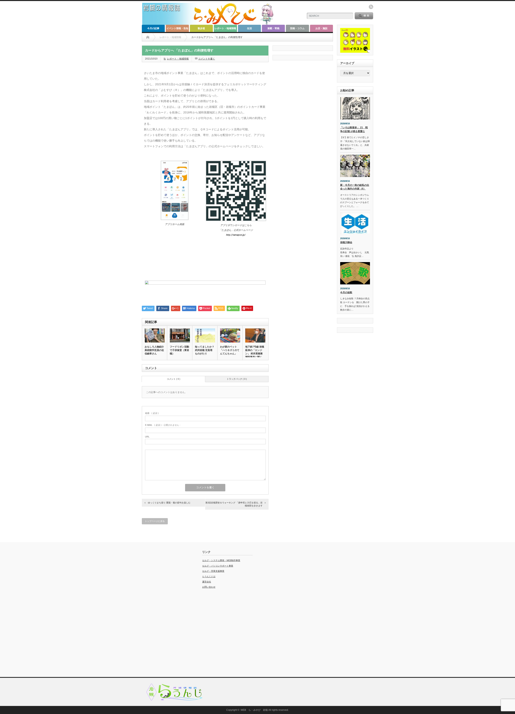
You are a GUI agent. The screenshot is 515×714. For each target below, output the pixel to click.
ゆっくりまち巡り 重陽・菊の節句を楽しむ (169, 502)
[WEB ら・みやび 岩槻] (210, 23)
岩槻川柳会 (346, 242)
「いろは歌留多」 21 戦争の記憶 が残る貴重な (354, 129)
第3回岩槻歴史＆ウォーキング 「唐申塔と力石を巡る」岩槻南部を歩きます (234, 504)
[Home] (147, 37)
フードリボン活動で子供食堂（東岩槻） (179, 350)
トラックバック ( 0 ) (237, 379)
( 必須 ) (152, 413)
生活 (249, 28)
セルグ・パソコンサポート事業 (217, 566)
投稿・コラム (297, 28)
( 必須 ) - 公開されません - (162, 425)
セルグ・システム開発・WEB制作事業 (221, 560)
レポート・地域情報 (225, 28)
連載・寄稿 (273, 28)
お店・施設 (321, 28)
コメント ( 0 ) (173, 379)
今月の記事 (153, 28)
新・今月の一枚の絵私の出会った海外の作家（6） (354, 187)
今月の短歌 (346, 292)
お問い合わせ (208, 587)
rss (371, 7)
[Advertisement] (167, 610)
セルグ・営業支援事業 (213, 571)
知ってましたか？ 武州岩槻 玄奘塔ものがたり (205, 350)
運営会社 (206, 581)
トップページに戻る (155, 521)
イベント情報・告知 (177, 28)
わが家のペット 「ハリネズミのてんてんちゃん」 (229, 350)
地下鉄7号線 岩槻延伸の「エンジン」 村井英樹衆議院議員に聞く (254, 351)
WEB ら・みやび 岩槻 (254, 710)
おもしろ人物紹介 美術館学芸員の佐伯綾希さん (154, 350)
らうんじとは (208, 576)
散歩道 (201, 28)
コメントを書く (206, 58)
